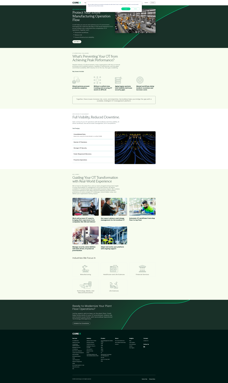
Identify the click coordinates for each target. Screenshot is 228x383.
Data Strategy (75, 354)
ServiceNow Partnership (120, 342)
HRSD (102, 349)
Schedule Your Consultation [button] (81, 323)
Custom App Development (78, 352)
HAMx (73, 358)
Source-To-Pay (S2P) (105, 359)
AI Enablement (75, 340)
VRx (73, 368)
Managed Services (76, 347)
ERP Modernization (76, 356)
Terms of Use (144, 379)
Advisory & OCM (76, 342)
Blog (130, 340)
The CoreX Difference (120, 340)
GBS (102, 347)
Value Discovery (75, 366)
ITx (101, 352)
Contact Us (146, 340)
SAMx (73, 363)
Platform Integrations (77, 361)
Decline (135, 8)
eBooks (130, 346)
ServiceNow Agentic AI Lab (78, 365)
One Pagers (131, 347)
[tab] (92, 135)
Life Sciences (89, 349)
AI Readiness (75, 349)
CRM (102, 343)
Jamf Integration (76, 359)
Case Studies (132, 342)
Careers (146, 2)
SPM (102, 361)
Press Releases (132, 344)
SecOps (102, 357)
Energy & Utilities (90, 342)
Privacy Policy (152, 379)
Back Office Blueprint (77, 350)
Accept (126, 8)
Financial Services (90, 344)
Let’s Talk (76, 41)
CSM (102, 345)
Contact (153, 2)
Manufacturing (90, 350)
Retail (88, 352)
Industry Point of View (91, 340)
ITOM (102, 350)
